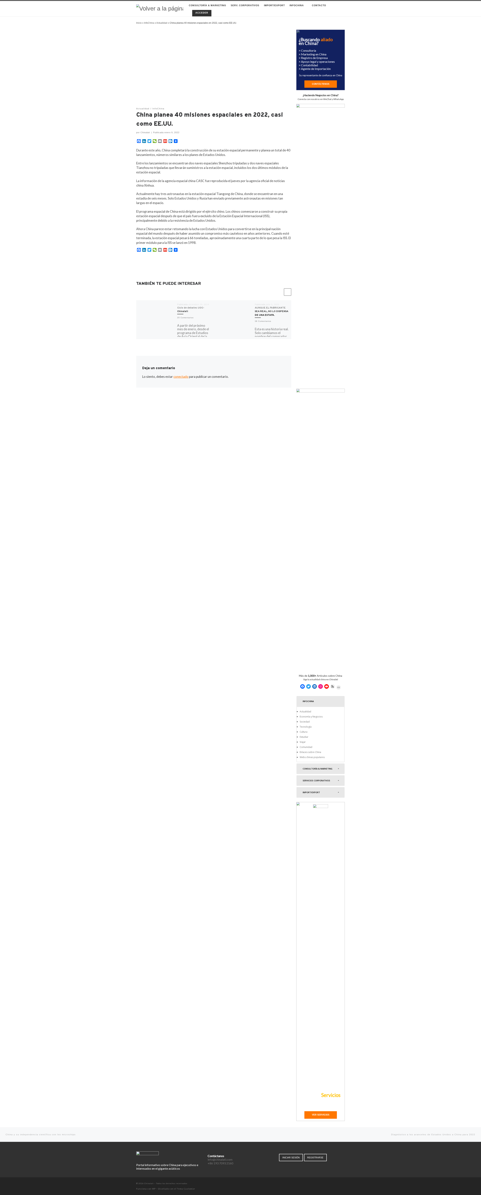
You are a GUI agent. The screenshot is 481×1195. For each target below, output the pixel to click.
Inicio (139, 23)
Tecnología (306, 726)
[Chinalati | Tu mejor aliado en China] (159, 8)
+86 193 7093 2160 (220, 1163)
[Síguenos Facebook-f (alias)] (328, 1184)
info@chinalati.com (220, 1159)
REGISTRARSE (315, 1157)
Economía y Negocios (311, 716)
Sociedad (305, 721)
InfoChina (149, 23)
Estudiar (304, 736)
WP (154, 1188)
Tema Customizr (186, 1188)
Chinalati (145, 132)
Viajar (303, 742)
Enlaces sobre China (310, 752)
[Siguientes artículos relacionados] (287, 292)
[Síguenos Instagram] (338, 1184)
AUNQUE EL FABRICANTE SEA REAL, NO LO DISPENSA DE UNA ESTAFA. (271, 311)
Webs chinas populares (312, 757)
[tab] (320, 701)
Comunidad (306, 747)
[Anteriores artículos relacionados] (279, 292)
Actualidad (161, 23)
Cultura (303, 731)
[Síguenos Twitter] (333, 1184)
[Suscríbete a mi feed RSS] (344, 1184)
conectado (180, 377)
